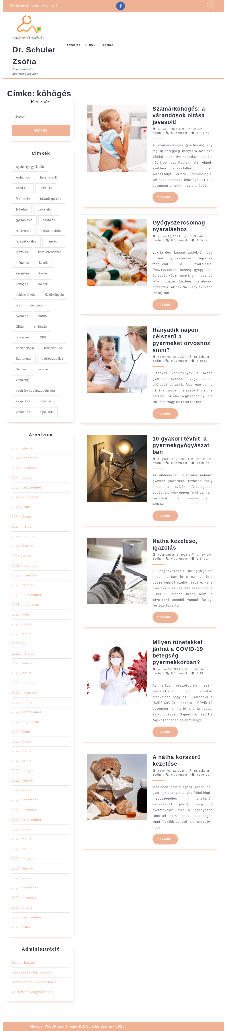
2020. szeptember (26, 917)
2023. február (23, 663)
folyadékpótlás (50, 199)
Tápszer (43, 369)
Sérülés (21, 369)
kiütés (43, 273)
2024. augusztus (25, 497)
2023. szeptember (26, 595)
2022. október (23, 702)
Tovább (167, 197)
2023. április (21, 644)
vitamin (45, 401)
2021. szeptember (26, 819)
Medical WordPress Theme (53, 1026)
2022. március (23, 771)
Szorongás (23, 358)
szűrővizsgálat (52, 358)
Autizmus (23, 177)
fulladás (21, 209)
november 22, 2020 (171, 770)
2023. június (21, 624)
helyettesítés (51, 230)
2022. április (21, 761)
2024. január (22, 556)
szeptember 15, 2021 (173, 554)
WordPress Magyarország (33, 992)
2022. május (21, 751)
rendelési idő (53, 348)
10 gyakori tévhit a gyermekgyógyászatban (181, 445)
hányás (52, 241)
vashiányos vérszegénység (35, 390)
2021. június (21, 829)
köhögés (22, 284)
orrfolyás (40, 326)
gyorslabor (45, 209)
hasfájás (49, 220)
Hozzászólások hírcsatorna (34, 982)
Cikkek (90, 45)
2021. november (25, 810)
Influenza (22, 262)
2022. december (25, 683)
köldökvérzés (25, 294)
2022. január (22, 790)
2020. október (23, 907)
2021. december (25, 800)
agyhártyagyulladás (30, 167)
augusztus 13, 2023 (172, 459)
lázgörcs (36, 305)
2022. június (21, 741)
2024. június (21, 516)
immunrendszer (49, 252)
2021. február (23, 868)
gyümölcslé (24, 220)
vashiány (22, 380)
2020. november (25, 898)
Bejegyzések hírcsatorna (32, 972)
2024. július (21, 507)
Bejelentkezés (23, 962)
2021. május (21, 839)
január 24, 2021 (169, 669)
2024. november (25, 468)
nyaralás (22, 316)
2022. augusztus (25, 722)
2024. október (23, 477)
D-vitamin (23, 199)
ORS (43, 337)
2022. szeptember (26, 712)
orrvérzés (23, 337)
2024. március (23, 536)
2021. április (21, 849)
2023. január (22, 673)
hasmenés (23, 230)
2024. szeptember (26, 487)
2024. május (21, 526)
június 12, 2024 (169, 236)
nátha (42, 316)
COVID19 (46, 188)
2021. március (23, 858)
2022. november (25, 692)
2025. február (23, 448)
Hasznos (107, 45)
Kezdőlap (73, 45)
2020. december (25, 888)
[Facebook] (120, 6)
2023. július (21, 614)
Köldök (43, 284)
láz (18, 305)
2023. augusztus (25, 604)
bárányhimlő (49, 177)
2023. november (25, 575)
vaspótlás (23, 401)
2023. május (21, 634)
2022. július (21, 731)
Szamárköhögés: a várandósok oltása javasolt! (179, 115)
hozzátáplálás (26, 241)
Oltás (20, 326)
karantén (22, 273)
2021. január (22, 878)
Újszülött (46, 412)
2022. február (23, 780)
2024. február (23, 546)
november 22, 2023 (171, 356)
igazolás (22, 252)
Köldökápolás (54, 294)
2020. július (21, 927)
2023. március (23, 653)
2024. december (25, 458)
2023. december (25, 565)
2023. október (23, 585)
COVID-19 (22, 188)
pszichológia (25, 348)
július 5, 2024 (168, 129)
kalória (44, 262)
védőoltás (23, 412)
